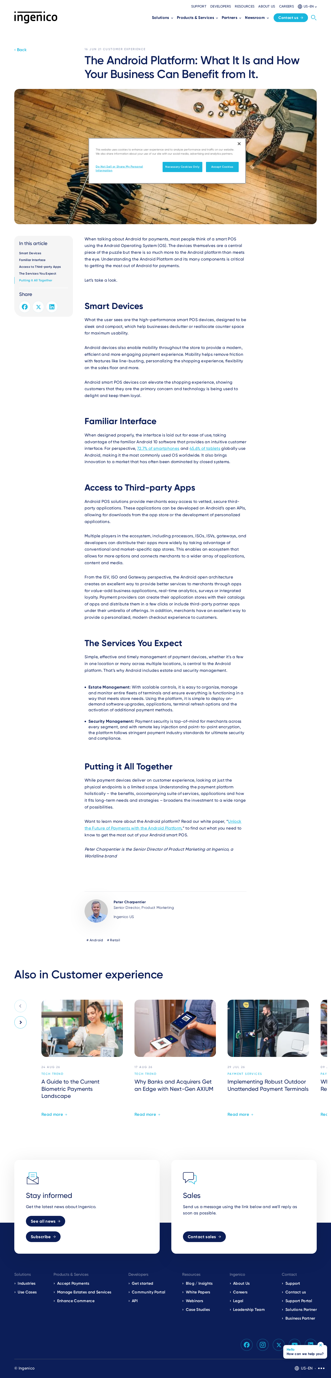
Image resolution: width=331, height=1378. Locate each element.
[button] (307, 6)
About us (266, 6)
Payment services (245, 1074)
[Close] (239, 143)
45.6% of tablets (204, 448)
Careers (286, 6)
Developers (220, 6)
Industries (26, 1283)
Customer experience (124, 49)
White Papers (198, 1292)
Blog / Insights (199, 1283)
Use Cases (27, 1292)
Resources (244, 6)
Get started (142, 1283)
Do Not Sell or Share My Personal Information (119, 168)
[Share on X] (38, 307)
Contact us (288, 18)
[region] (167, 161)
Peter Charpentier (130, 902)
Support (198, 6)
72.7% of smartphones (158, 448)
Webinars (194, 1301)
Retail (115, 940)
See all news (43, 1221)
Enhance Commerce (76, 1301)
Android (96, 940)
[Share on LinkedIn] (52, 307)
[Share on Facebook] (25, 307)
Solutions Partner (301, 1309)
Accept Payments (73, 1283)
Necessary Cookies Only (182, 166)
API (135, 1301)
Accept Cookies (222, 166)
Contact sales (202, 1236)
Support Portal (298, 1301)
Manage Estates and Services (84, 1292)
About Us (241, 1283)
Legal (238, 1301)
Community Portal (148, 1292)
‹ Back (20, 49)
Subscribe (41, 1236)
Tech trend (52, 1074)
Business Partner (300, 1318)
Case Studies (198, 1309)
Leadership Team (249, 1309)
